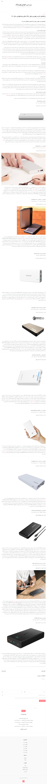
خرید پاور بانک (26, 666)
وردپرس (25, 771)
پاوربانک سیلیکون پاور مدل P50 (23, 724)
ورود (25, 765)
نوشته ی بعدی (4, 671)
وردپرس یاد (21, 777)
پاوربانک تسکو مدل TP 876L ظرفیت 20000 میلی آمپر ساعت (23, 720)
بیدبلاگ (45, 18)
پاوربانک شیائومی (42, 147)
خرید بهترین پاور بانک (32, 666)
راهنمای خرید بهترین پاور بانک (20, 666)
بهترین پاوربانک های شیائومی (23, 718)
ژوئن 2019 (25, 748)
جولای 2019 (25, 746)
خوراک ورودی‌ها (25, 767)
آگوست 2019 (25, 744)
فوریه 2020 (25, 742)
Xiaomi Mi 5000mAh (41, 666)
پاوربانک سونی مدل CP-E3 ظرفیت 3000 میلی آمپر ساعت (23, 722)
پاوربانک (22, 27)
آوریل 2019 (25, 750)
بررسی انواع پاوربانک (23, 4)
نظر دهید (37, 18)
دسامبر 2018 (25, 752)
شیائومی (4, 140)
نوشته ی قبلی (43, 671)
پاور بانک (5, 35)
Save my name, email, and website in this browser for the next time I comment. (30, 698)
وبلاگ (44, 14)
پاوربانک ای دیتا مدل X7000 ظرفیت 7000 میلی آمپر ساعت (23, 726)
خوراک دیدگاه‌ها (25, 769)
